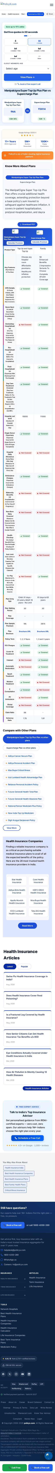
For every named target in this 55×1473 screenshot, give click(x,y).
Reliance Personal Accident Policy (23, 784)
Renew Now (29, 1419)
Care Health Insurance (38, 880)
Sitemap (6, 1408)
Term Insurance (36, 1282)
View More (12, 828)
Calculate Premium (15, 243)
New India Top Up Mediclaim (21, 813)
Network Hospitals (9, 1309)
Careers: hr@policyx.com (16, 1264)
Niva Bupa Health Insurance (38, 901)
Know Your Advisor (42, 1413)
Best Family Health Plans (15, 1184)
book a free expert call (30, 84)
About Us (13, 1402)
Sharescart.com (25, 1413)
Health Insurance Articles (37, 1088)
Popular (24, 966)
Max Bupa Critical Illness (19, 770)
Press (3, 1402)
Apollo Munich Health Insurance (16, 901)
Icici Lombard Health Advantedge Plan (25, 777)
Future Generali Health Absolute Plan (25, 799)
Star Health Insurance (17, 880)
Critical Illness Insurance (15, 1190)
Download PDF (28, 224)
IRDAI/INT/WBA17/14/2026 (11, 1433)
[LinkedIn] (29, 1374)
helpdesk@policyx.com (15, 1250)
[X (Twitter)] (9, 1374)
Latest (10, 966)
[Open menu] (51, 5)
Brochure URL (25, 631)
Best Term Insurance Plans (10, 1341)
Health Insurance (37, 1277)
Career (22, 1402)
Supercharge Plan (27, 182)
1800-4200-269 (11, 1255)
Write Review (46, 1408)
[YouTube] (22, 1374)
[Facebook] (3, 1374)
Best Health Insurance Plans (16, 1179)
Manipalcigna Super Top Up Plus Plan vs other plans (27, 738)
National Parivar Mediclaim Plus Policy (25, 806)
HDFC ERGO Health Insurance (38, 891)
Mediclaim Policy (8, 1347)
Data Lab (34, 1408)
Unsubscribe (9, 1413)
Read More (27, 925)
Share (51, 14)
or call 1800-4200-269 (38, 1225)
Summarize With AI (35, 14)
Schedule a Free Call (29, 1138)
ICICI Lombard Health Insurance (16, 912)
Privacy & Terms (20, 1408)
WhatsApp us (10, 1260)
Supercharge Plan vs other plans (21, 748)
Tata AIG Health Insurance (38, 912)
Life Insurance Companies (13, 1335)
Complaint (17, 1419)
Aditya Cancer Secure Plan (20, 756)
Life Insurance (36, 1286)
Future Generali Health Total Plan (23, 792)
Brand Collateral (35, 1402)
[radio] (15, 41)
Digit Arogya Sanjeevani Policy (21, 820)
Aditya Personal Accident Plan (21, 763)
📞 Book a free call (40, 1467)
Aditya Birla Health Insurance (17, 891)
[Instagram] (16, 1374)
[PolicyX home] (11, 5)
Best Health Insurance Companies (19, 1173)
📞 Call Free (14, 1467)
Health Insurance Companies (9, 1322)
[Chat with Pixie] (48, 1456)
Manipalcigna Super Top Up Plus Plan (27, 177)
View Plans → (27, 77)
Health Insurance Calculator (9, 1329)
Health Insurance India (14, 1168)
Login (39, 1419)
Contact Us (49, 1402)
